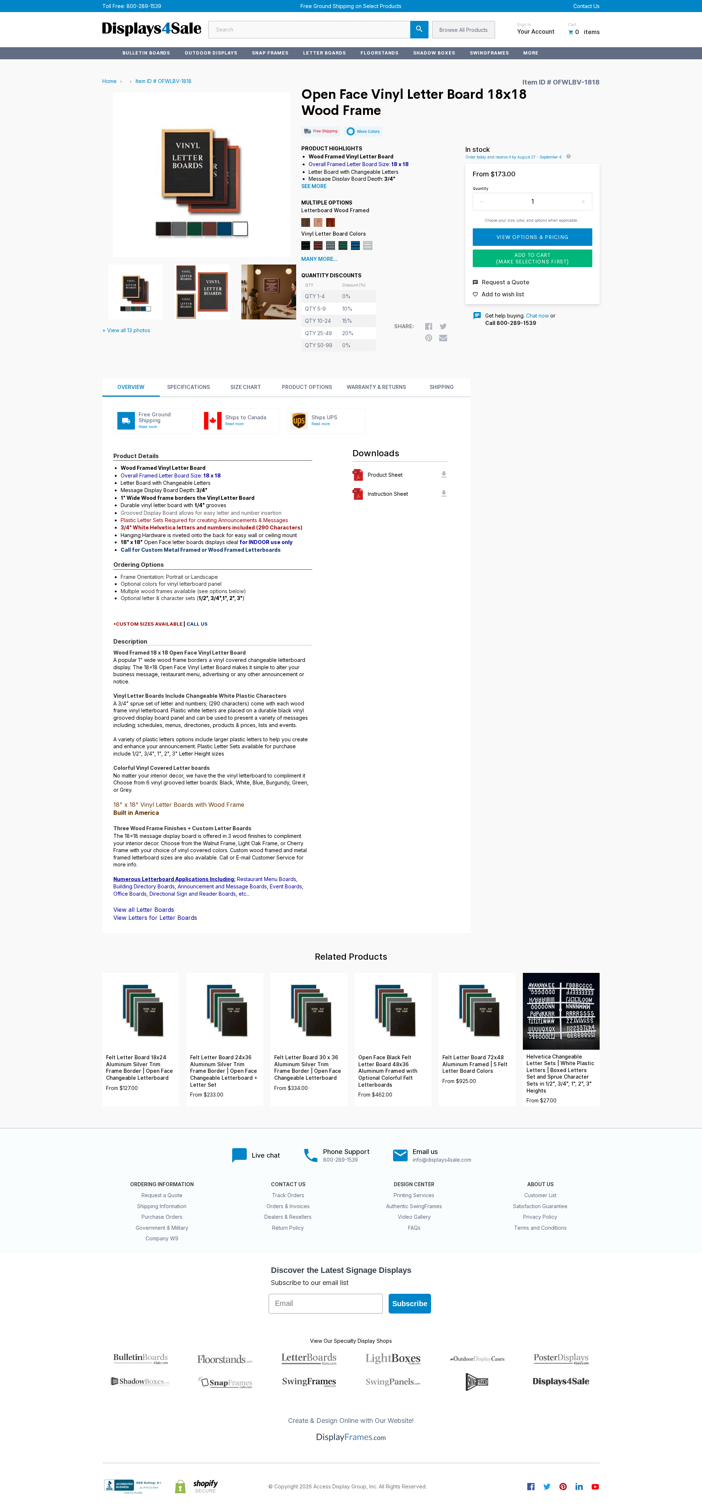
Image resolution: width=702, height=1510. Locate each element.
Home (109, 81)
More (531, 53)
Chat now (537, 315)
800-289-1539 (144, 6)
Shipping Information (161, 1206)
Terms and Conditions (540, 1228)
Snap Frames (270, 53)
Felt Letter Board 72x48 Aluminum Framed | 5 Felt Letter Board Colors (474, 1064)
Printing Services (414, 1195)
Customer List (540, 1195)
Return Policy (288, 1228)
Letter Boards (324, 53)
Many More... (319, 259)
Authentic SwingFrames (414, 1206)
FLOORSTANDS (380, 53)
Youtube (595, 1486)
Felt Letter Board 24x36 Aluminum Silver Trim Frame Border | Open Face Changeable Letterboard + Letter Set (223, 1070)
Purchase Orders (161, 1217)
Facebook (530, 1486)
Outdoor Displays (211, 53)
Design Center (414, 1184)
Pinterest (563, 1486)
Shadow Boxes (434, 53)
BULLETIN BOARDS (146, 53)
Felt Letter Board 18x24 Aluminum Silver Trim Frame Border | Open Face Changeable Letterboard (139, 1067)
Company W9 (162, 1238)
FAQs (414, 1228)
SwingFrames (489, 53)
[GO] (419, 29)
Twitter (547, 1486)
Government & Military (162, 1228)
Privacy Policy (540, 1217)
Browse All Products (463, 30)
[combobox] (318, 29)
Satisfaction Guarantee (540, 1206)
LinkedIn (579, 1486)
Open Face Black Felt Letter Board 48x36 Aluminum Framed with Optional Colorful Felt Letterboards (387, 1070)
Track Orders (288, 1195)
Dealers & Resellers (288, 1217)
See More (314, 186)
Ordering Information (162, 1184)
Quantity (480, 188)
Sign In (524, 24)
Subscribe (409, 1304)
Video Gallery (414, 1217)
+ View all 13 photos (126, 330)
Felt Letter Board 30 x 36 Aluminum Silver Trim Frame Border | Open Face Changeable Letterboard (307, 1067)
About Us (540, 1184)
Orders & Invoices (288, 1206)
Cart (572, 24)
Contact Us (586, 6)
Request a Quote (161, 1195)
